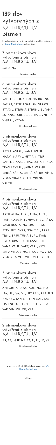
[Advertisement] (28, 409)
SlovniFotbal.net (13, 44)
